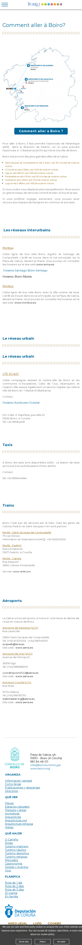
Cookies (54, 923)
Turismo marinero (16, 846)
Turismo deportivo (17, 853)
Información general (18, 780)
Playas (9, 803)
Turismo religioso (16, 856)
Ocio (8, 870)
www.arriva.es (45, 264)
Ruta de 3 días (14, 889)
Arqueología (13, 817)
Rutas (9, 843)
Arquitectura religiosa (19, 824)
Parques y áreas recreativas (15, 811)
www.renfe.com (22, 571)
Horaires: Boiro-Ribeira (17, 276)
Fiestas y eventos (16, 867)
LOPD (37, 923)
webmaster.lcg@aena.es (18, 698)
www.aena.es (24, 647)
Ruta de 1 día (13, 882)
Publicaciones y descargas (22, 787)
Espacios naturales (17, 806)
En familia (11, 896)
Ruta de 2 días (14, 886)
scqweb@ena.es (13, 644)
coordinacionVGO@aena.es (20, 672)
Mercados (11, 860)
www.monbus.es (25, 302)
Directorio (11, 791)
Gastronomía (13, 863)
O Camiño (11, 839)
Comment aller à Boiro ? (41, 131)
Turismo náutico (15, 850)
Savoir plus (24, 941)
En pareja (11, 893)
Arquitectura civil (16, 820)
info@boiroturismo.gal (45, 765)
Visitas (9, 827)
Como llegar (13, 784)
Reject (43, 941)
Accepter (61, 941)
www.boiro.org (40, 768)
